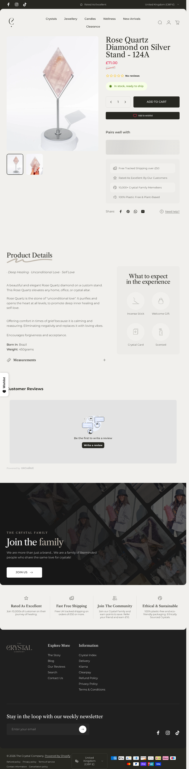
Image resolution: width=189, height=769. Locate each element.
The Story (54, 655)
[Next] (89, 99)
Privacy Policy (88, 684)
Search (52, 672)
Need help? (172, 211)
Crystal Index (88, 655)
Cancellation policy (38, 766)
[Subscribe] (82, 729)
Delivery (84, 661)
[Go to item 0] (15, 164)
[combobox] (162, 4)
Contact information (17, 766)
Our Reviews (56, 666)
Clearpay (85, 672)
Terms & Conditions (92, 689)
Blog (51, 661)
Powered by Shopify (57, 756)
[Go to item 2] (34, 164)
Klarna (83, 666)
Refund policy (13, 762)
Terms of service (47, 762)
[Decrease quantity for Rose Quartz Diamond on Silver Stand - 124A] (110, 102)
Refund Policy (88, 678)
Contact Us (55, 678)
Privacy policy (29, 762)
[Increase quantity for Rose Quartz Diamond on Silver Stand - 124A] (126, 102)
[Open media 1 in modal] (52, 93)
